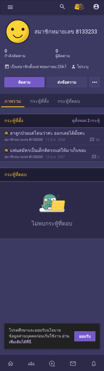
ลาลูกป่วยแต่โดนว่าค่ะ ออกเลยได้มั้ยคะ (47, 133)
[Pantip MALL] (79, 7)
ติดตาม (24, 82)
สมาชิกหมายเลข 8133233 (23, 140)
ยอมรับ (85, 336)
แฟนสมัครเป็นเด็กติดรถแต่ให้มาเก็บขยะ (48, 150)
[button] (10, 7)
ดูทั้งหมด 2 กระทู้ (86, 120)
